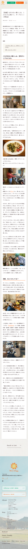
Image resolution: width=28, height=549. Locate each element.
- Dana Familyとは (5, 537)
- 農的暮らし (10, 505)
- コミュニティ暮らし (12, 507)
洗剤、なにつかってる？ (10, 49)
